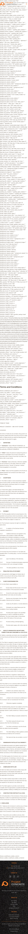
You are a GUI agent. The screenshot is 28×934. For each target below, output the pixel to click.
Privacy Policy (14, 931)
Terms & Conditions (14, 929)
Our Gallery (14, 900)
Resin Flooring (14, 918)
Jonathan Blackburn (14, 908)
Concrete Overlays (14, 916)
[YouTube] (18, 876)
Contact (14, 863)
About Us (14, 897)
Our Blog (14, 902)
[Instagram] (14, 876)
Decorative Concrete (14, 915)
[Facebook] (10, 876)
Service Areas (14, 904)
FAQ (14, 906)
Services (14, 911)
